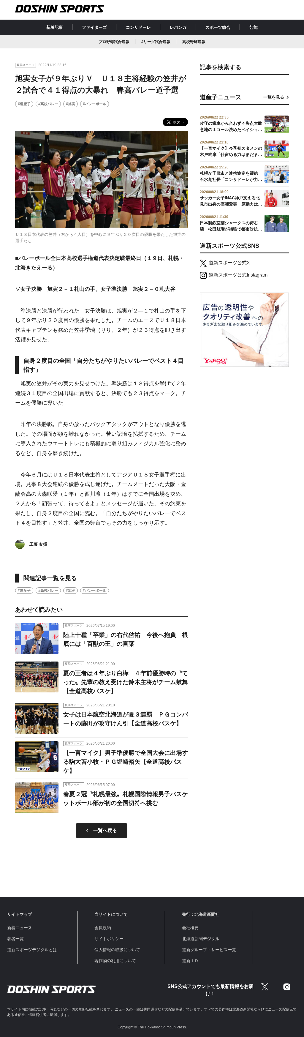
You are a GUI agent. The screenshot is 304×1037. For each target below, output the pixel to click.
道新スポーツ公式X (229, 262)
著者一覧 (15, 938)
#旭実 (70, 104)
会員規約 (102, 927)
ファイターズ (94, 27)
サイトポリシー (109, 938)
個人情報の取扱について (117, 949)
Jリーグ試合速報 (155, 42)
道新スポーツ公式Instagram (238, 274)
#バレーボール (94, 104)
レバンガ (178, 27)
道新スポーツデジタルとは (32, 949)
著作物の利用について (115, 960)
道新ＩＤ (190, 960)
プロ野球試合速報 (114, 42)
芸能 (253, 27)
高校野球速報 (193, 42)
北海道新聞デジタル (200, 938)
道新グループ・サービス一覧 (209, 949)
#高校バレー (48, 104)
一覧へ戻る (105, 830)
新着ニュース (19, 927)
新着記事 (54, 27)
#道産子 (24, 104)
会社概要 (190, 927)
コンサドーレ (138, 27)
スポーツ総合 (217, 27)
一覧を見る (273, 97)
